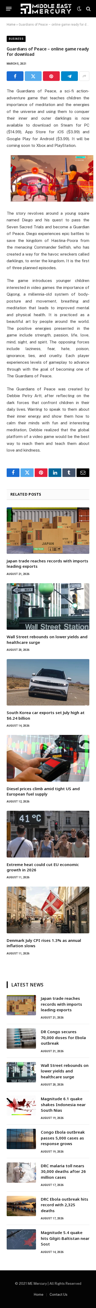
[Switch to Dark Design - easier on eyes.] (79, 8)
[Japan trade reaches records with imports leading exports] (48, 530)
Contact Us (58, 1295)
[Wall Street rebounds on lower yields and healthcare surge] (48, 606)
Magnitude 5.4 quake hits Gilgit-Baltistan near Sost (65, 1238)
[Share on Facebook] (15, 76)
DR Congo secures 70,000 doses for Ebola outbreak (63, 1037)
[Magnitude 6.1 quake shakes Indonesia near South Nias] (21, 1105)
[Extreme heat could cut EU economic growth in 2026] (48, 834)
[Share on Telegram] (69, 76)
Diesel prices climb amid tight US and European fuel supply (43, 791)
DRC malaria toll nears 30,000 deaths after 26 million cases (63, 1171)
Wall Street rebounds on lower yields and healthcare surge (65, 1071)
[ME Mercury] (46, 8)
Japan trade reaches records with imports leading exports (61, 1004)
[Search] (88, 9)
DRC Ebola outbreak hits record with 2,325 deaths (64, 1204)
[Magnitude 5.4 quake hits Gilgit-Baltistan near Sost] (21, 1239)
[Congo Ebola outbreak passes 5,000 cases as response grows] (21, 1139)
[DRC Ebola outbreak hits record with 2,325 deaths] (21, 1206)
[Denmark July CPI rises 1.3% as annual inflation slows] (48, 910)
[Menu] (9, 9)
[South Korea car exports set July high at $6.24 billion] (48, 682)
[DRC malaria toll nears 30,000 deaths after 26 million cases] (21, 1172)
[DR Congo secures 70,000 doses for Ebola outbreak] (21, 1038)
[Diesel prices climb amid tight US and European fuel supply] (48, 758)
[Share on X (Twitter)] (33, 76)
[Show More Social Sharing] (84, 76)
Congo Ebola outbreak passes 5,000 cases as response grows (63, 1137)
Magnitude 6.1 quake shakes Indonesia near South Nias (63, 1104)
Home (11, 24)
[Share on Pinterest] (51, 76)
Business (16, 38)
